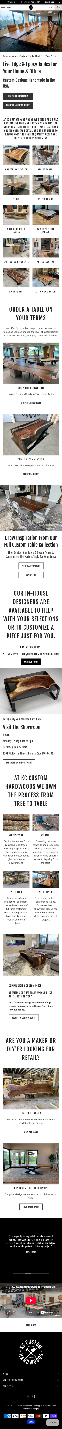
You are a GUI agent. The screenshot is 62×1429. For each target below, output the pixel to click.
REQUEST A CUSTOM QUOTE (24, 1017)
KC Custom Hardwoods (22, 1405)
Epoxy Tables (16, 281)
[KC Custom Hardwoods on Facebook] (28, 1397)
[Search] (51, 7)
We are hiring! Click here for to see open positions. (31, 2)
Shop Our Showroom (18, 96)
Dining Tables (46, 158)
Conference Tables (16, 158)
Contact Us (31, 575)
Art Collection (46, 251)
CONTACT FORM (31, 661)
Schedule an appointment (19, 762)
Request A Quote (31, 474)
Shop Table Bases (31, 1206)
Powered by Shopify (30, 1408)
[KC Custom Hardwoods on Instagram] (33, 1397)
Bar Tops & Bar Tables (46, 219)
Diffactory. (51, 1405)
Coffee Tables (46, 188)
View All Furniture (31, 565)
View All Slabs (31, 1132)
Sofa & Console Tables (16, 219)
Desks (16, 188)
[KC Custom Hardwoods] (30, 7)
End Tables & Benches (16, 251)
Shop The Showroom (31, 403)
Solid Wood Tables (46, 281)
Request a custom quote (18, 105)
